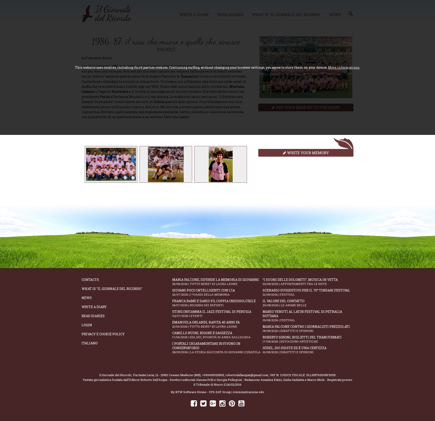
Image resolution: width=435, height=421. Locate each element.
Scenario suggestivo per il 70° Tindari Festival (306, 292)
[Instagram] (222, 403)
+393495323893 (213, 375)
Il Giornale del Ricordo (115, 375)
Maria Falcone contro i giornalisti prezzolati (306, 328)
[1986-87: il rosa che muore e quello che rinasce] (111, 164)
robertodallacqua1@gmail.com (246, 375)
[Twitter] (203, 403)
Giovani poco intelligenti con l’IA (203, 292)
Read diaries (93, 316)
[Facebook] (194, 403)
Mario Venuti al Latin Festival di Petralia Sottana (302, 315)
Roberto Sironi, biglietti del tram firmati (302, 339)
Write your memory (307, 152)
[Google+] (213, 403)
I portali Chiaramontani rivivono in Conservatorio (216, 347)
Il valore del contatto (285, 303)
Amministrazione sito (248, 392)
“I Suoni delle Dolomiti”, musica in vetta (300, 281)
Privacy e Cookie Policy (103, 334)
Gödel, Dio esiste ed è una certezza (294, 350)
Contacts (90, 279)
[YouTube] (241, 403)
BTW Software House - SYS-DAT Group (203, 392)
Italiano (90, 343)
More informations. (344, 67)
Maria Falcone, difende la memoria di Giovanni (215, 281)
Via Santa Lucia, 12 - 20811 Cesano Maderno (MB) (167, 375)
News (87, 298)
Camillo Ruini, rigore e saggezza (211, 335)
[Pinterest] (232, 403)
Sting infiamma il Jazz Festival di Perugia (211, 313)
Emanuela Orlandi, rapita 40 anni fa (206, 324)
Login (87, 325)
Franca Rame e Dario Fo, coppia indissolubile (214, 303)
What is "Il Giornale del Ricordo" (112, 289)
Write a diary (94, 307)
